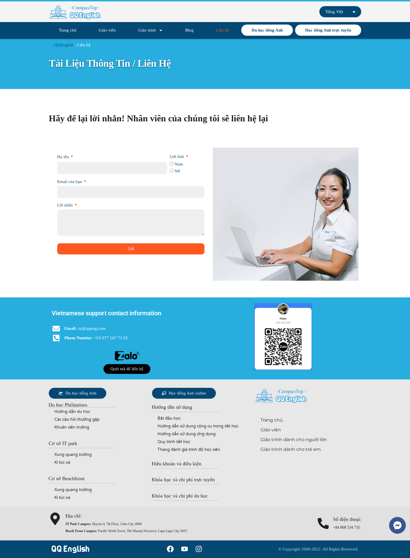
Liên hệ (222, 30)
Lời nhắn (65, 205)
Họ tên (63, 157)
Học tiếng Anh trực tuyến (328, 30)
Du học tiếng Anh (267, 30)
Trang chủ (67, 30)
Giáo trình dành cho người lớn (294, 439)
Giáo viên (107, 30)
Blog (189, 30)
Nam (179, 164)
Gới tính (177, 156)
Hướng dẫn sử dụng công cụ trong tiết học (198, 426)
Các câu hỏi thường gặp (77, 419)
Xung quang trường (73, 454)
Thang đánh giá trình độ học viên (189, 449)
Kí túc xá (62, 462)
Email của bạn (70, 181)
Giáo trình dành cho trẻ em (291, 449)
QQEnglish (64, 45)
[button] (126, 369)
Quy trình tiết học (174, 441)
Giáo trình (147, 30)
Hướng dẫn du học (72, 411)
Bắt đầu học (169, 418)
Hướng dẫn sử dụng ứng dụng (187, 434)
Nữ (177, 171)
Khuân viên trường (71, 427)
